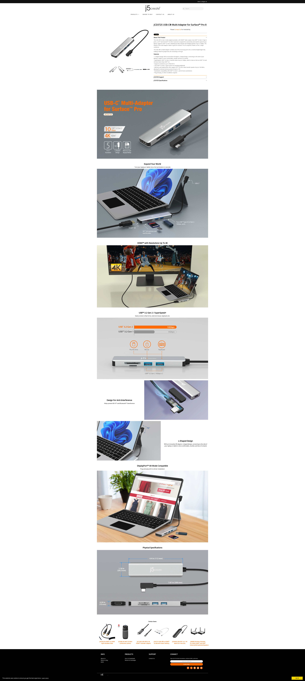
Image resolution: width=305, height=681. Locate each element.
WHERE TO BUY (147, 14)
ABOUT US (171, 14)
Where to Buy (104, 660)
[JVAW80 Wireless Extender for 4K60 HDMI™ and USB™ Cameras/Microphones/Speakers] (198, 632)
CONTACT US (160, 14)
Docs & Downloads (130, 658)
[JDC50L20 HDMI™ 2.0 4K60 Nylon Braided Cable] (107, 632)
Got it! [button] (297, 678)
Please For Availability (180, 29)
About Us (103, 658)
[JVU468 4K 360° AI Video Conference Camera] (125, 632)
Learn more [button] (45, 678)
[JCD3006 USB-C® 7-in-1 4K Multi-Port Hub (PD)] (180, 632)
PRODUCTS (134, 14)
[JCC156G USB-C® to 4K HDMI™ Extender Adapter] (143, 632)
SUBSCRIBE (186, 664)
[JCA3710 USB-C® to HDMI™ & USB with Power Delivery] (161, 632)
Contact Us (152, 658)
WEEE (102, 662)
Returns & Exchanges (130, 660)
